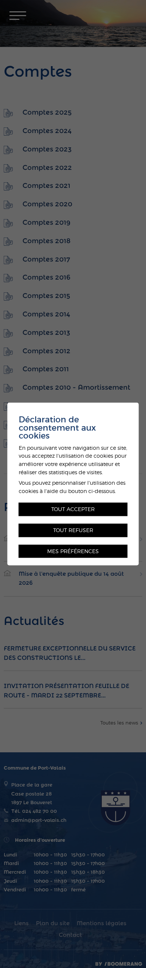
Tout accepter (73, 509)
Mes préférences (73, 551)
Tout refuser (73, 530)
